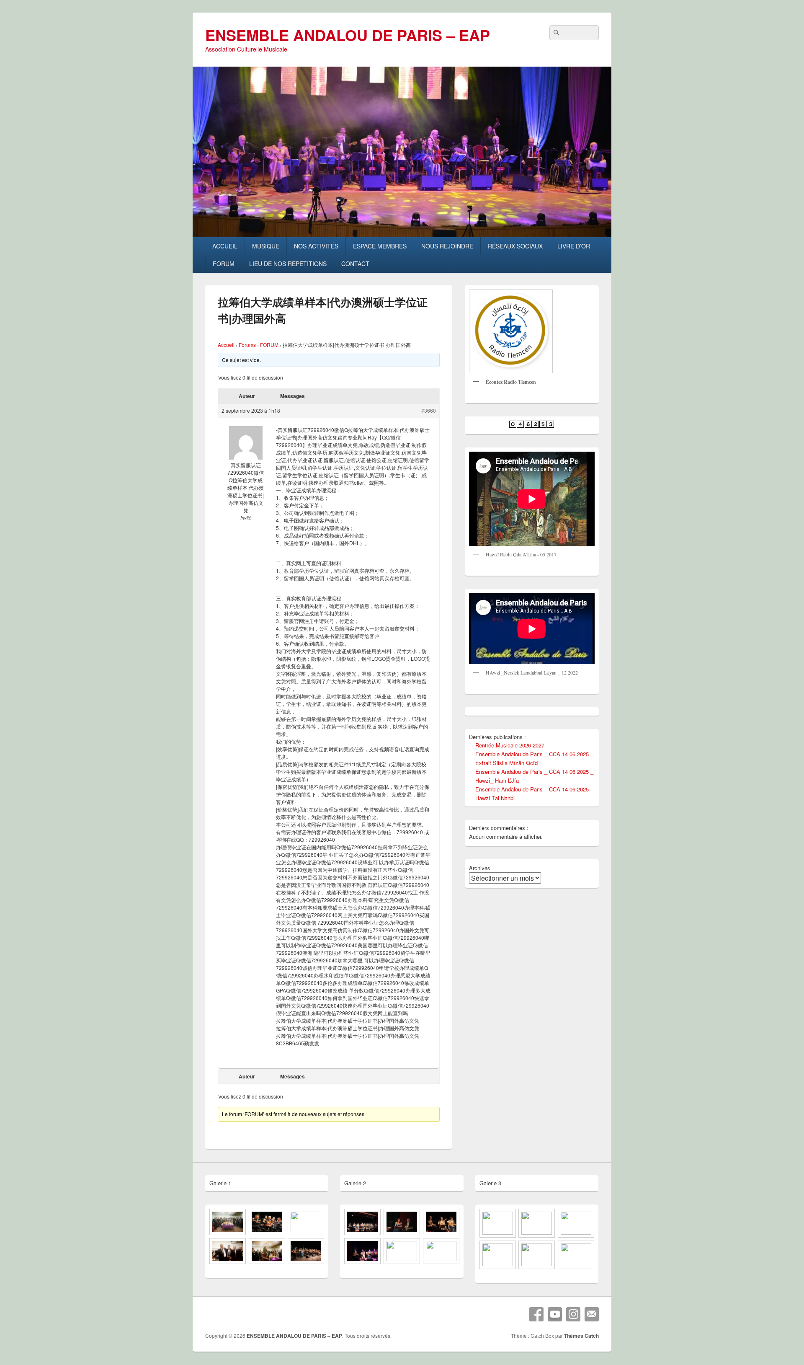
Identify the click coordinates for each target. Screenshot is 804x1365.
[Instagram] (573, 1314)
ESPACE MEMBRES (380, 246)
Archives (479, 868)
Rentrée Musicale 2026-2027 (509, 745)
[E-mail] (592, 1314)
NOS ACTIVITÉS (316, 246)
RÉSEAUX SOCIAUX (515, 246)
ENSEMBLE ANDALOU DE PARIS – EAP (347, 35)
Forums (247, 344)
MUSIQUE (265, 246)
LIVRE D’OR (573, 246)
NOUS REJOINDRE (447, 246)
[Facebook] (536, 1314)
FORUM (223, 263)
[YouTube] (555, 1314)
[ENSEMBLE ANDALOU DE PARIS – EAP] (402, 234)
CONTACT (355, 263)
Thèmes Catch (581, 1335)
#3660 (428, 410)
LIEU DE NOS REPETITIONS (288, 263)
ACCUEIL (224, 246)
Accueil (226, 344)
